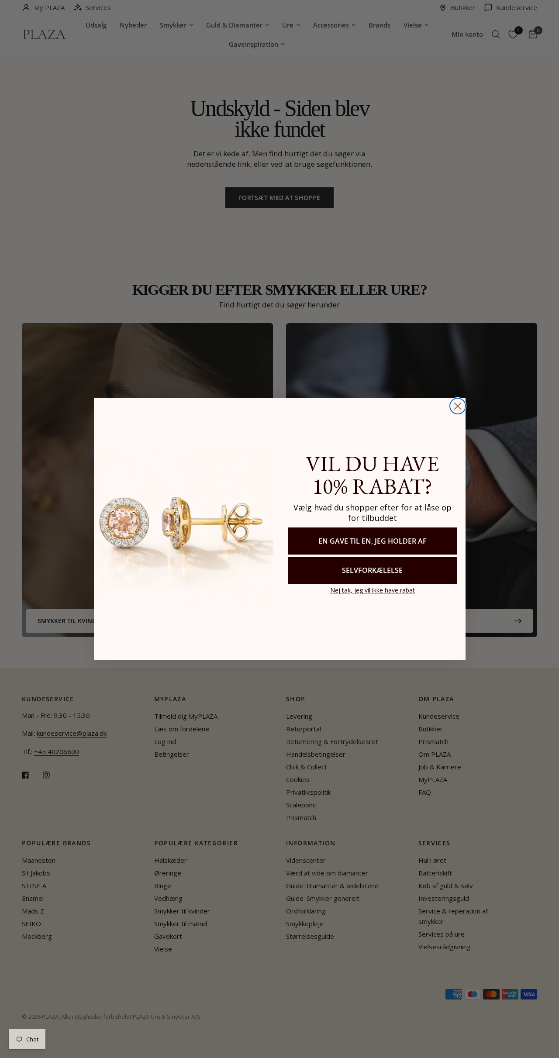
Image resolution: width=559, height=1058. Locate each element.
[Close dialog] (458, 406)
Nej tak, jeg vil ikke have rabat (372, 590)
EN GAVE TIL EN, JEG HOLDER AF (372, 541)
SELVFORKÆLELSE (372, 570)
